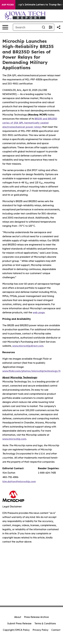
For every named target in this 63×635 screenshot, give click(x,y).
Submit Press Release (19, 623)
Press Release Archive (36, 617)
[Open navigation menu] (5, 27)
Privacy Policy (40, 629)
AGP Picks (8, 4)
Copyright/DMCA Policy (16, 629)
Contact (55, 629)
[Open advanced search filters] (50, 27)
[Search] (43, 27)
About (17, 617)
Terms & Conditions (45, 623)
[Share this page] (59, 27)
